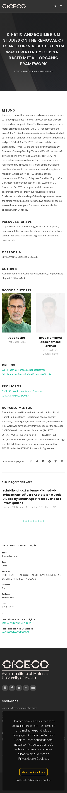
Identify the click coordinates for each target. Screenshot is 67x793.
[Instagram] (26, 688)
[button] (23, 521)
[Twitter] (19, 688)
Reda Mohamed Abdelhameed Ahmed (50, 342)
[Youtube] (33, 688)
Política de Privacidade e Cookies (33, 779)
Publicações (46, 71)
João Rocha (16, 338)
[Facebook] (12, 688)
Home (17, 71)
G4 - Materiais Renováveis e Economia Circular (27, 374)
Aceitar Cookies (33, 772)
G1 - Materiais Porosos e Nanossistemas (23, 369)
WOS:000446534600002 (15, 632)
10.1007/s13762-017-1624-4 (18, 622)
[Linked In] (5, 688)
